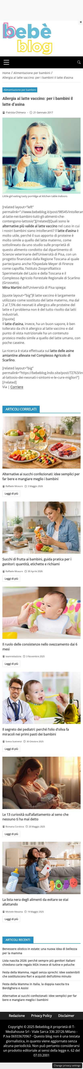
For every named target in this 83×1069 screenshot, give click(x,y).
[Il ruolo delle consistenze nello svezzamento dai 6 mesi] (41, 613)
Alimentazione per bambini (20, 90)
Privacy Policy (41, 1015)
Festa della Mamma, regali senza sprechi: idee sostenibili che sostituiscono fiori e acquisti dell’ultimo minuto (41, 974)
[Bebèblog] (27, 38)
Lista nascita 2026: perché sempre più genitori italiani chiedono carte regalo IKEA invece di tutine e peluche (38, 963)
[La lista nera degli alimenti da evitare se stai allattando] (41, 868)
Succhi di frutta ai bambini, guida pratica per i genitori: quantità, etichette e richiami (36, 561)
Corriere (16, 387)
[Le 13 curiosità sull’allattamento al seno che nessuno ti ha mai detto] (41, 783)
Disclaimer (66, 1015)
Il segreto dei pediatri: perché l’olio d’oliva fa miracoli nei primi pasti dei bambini (35, 731)
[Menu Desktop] (6, 62)
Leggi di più (11, 493)
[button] (79, 62)
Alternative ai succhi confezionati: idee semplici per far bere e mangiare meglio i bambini (41, 476)
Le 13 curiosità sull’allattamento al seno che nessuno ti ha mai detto (35, 816)
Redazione (17, 1015)
